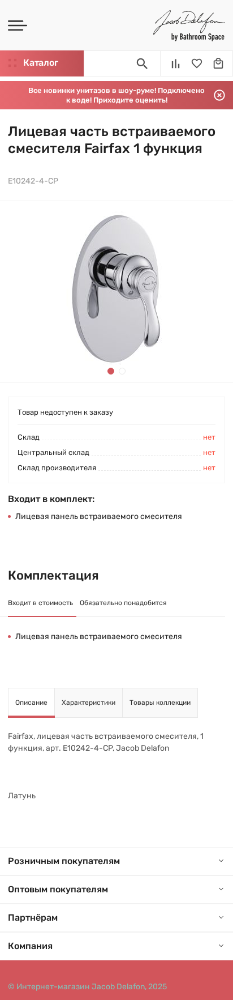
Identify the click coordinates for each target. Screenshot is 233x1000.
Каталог (40, 62)
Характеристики (88, 703)
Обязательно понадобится (123, 603)
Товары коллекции (160, 703)
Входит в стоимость (40, 603)
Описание (31, 703)
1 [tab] (110, 371)
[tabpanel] (116, 291)
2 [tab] (122, 371)
